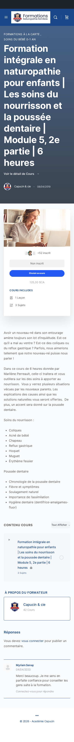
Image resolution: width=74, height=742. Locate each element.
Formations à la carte (22, 34)
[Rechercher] (56, 17)
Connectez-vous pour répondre (35, 691)
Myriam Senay (25, 665)
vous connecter (32, 641)
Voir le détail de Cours (19, 174)
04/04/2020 (23, 669)
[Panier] (66, 17)
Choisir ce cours (37, 273)
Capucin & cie (34, 605)
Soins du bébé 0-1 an (20, 39)
